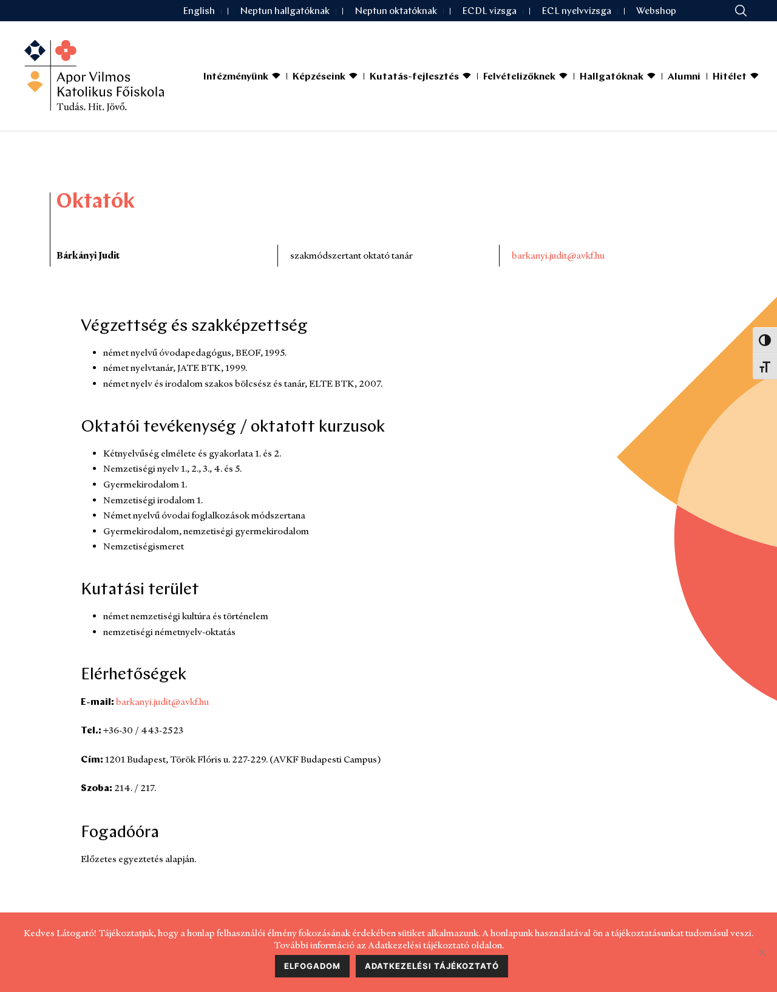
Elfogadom (312, 966)
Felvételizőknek (519, 77)
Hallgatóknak (611, 77)
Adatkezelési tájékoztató (432, 966)
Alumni (684, 77)
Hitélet (730, 77)
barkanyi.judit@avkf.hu (558, 255)
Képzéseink (319, 77)
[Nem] (762, 952)
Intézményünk (235, 77)
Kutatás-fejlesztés (414, 77)
